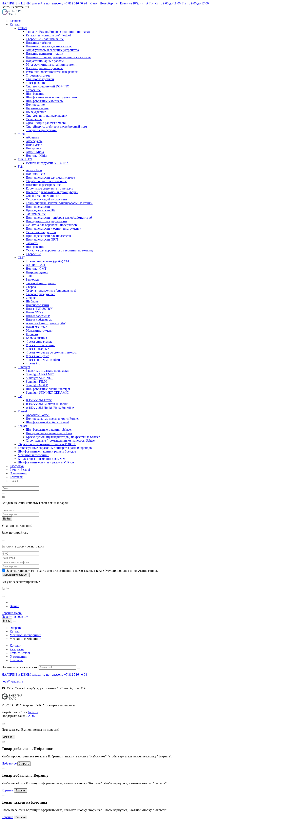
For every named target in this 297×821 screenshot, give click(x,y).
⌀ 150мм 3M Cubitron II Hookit (46, 404)
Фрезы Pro (33, 363)
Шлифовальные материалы (44, 101)
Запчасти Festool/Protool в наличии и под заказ (58, 31)
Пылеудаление (36, 112)
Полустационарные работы (45, 61)
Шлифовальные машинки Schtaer (49, 429)
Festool (22, 28)
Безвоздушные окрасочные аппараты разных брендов (55, 447)
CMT (21, 257)
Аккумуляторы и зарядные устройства (52, 50)
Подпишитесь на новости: (20, 667)
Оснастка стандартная (41, 232)
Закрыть (8, 736)
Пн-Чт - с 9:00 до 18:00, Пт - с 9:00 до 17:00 (179, 3)
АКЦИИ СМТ (36, 265)
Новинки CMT (36, 268)
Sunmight (24, 367)
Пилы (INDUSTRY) (39, 308)
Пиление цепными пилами (44, 53)
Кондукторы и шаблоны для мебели (42, 458)
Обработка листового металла (46, 181)
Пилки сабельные (38, 316)
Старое (31, 297)
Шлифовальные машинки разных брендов (47, 451)
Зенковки (32, 279)
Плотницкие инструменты (44, 68)
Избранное (9, 763)
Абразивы (33, 137)
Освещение (34, 119)
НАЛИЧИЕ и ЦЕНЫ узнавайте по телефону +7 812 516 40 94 (44, 3)
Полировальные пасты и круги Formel (52, 418)
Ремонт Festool (20, 469)
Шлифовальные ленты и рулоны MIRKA (46, 462)
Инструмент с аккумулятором (46, 221)
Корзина (7, 790)
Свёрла (31, 287)
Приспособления (37, 305)
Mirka (21, 133)
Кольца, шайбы (36, 338)
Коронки (32, 334)
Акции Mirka (35, 152)
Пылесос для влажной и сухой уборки (52, 192)
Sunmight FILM (36, 381)
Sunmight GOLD (37, 385)
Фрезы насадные (37, 348)
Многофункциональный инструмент (51, 64)
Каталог (15, 24)
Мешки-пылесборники (33, 455)
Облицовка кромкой (40, 79)
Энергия (15, 627)
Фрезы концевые (37, 356)
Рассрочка (17, 466)
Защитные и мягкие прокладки (47, 370)
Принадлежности (38, 206)
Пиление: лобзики (38, 42)
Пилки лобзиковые (39, 319)
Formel (22, 411)
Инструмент (34, 144)
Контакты (16, 477)
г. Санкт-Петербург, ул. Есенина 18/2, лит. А (118, 3)
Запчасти (32, 243)
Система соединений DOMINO (47, 86)
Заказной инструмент (41, 283)
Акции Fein (34, 170)
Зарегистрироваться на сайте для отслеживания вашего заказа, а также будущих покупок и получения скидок (82, 570)
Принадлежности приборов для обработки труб (59, 217)
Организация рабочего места (46, 123)
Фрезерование (35, 82)
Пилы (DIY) (34, 312)
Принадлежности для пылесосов (48, 235)
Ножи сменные (36, 327)
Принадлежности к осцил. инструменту (53, 228)
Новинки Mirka (36, 155)
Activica (33, 712)
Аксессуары (34, 141)
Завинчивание (36, 214)
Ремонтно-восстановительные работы (52, 71)
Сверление (33, 254)
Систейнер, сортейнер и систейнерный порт (56, 126)
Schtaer (22, 426)
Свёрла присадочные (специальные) (51, 290)
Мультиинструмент (39, 330)
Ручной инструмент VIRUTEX (47, 163)
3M (20, 396)
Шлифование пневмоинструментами (51, 97)
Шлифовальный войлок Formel (47, 422)
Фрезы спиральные (39, 341)
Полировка (33, 148)
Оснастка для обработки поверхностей (52, 225)
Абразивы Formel (38, 415)
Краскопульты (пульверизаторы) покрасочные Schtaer (63, 437)
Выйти (14, 606)
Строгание (33, 90)
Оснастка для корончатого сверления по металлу (59, 250)
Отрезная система (38, 75)
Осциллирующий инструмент (46, 199)
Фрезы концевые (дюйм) (43, 359)
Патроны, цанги (37, 272)
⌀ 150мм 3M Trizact (39, 400)
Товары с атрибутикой (41, 130)
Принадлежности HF (40, 210)
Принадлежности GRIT (42, 239)
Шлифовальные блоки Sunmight (48, 389)
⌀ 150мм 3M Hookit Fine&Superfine (50, 407)
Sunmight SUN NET (39, 378)
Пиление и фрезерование (43, 184)
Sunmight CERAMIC (40, 374)
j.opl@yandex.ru (12, 681)
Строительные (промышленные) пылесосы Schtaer (61, 440)
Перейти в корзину (15, 616)
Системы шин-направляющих (46, 115)
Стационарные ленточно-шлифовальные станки (59, 203)
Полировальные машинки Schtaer (49, 433)
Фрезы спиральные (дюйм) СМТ (48, 261)
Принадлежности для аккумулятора (50, 177)
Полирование (35, 104)
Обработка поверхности (42, 195)
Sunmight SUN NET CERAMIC (47, 392)
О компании (18, 473)
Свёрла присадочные (40, 294)
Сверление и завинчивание (45, 39)
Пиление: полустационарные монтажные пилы (58, 57)
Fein (20, 166)
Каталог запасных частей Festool (48, 35)
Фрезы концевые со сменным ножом (51, 352)
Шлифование (35, 93)
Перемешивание (37, 108)
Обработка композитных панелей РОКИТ (47, 444)
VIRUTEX (25, 159)
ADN (31, 716)
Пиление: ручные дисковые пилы (49, 46)
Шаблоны (32, 301)
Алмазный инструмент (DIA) (46, 323)
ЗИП (29, 276)
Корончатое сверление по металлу (49, 188)
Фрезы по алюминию (40, 345)
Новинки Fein (35, 174)
